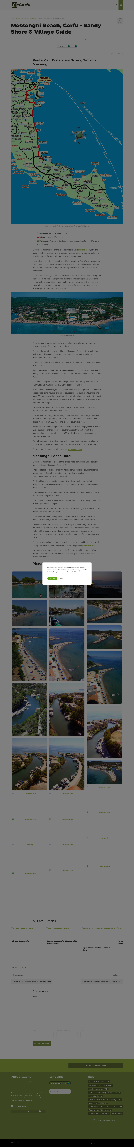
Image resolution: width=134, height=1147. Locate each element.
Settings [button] (61, 578)
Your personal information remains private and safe (63, 574)
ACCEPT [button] (52, 578)
